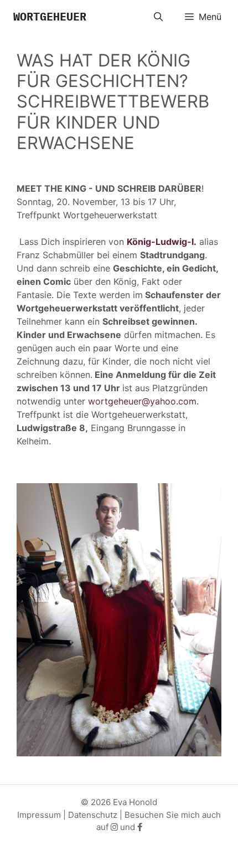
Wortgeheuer (49, 16)
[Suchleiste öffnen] (158, 16)
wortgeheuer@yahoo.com (142, 401)
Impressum (39, 815)
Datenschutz (92, 815)
